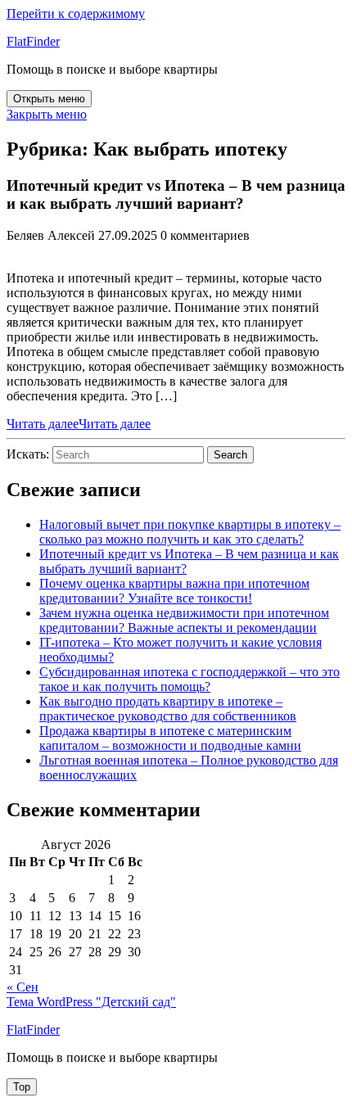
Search (230, 455)
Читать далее (79, 424)
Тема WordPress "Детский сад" (91, 1002)
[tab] (49, 98)
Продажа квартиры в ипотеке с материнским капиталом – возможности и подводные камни (170, 738)
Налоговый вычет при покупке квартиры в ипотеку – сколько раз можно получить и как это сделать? (190, 531)
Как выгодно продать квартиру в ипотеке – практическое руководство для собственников (167, 708)
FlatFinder (33, 41)
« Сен (22, 987)
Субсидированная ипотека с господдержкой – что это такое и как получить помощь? (189, 679)
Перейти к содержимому (76, 13)
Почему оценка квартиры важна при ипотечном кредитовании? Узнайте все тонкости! (174, 590)
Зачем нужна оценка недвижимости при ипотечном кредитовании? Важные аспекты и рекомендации (184, 620)
